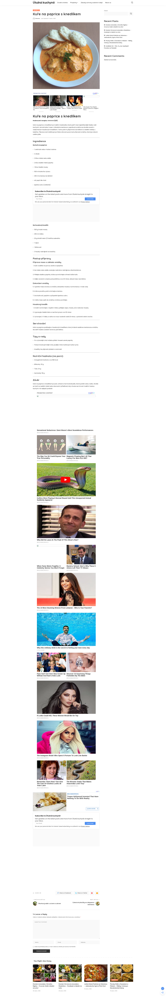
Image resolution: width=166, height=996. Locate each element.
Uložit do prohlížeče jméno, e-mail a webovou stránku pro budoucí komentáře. (55, 946)
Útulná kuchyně (44, 2)
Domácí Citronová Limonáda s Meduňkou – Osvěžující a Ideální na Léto (70, 986)
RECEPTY (36, 10)
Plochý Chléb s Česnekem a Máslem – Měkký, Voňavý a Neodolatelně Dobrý (119, 986)
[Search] (132, 2)
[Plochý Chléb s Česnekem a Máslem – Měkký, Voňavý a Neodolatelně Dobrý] (121, 973)
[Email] (97, 893)
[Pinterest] (92, 893)
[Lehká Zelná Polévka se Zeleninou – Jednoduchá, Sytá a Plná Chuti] (95, 973)
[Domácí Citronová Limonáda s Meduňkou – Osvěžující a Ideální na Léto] (70, 973)
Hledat (106, 11)
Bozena (38, 18)
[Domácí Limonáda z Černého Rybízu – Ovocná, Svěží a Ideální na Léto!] (44, 973)
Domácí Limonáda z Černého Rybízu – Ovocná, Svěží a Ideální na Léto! (43, 986)
